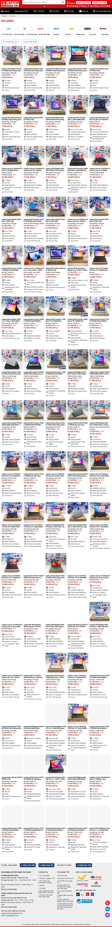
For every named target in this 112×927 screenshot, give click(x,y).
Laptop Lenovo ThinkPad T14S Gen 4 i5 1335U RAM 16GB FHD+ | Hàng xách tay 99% (99, 475)
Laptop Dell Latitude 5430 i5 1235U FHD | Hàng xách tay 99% (55, 577)
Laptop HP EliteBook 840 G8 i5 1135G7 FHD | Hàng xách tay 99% (76, 373)
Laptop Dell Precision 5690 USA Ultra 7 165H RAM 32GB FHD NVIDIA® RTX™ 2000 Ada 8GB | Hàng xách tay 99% (77, 169)
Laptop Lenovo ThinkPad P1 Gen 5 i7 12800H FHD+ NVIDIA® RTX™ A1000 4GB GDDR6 (12, 169)
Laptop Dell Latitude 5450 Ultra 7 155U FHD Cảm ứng (77, 526)
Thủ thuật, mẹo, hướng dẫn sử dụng (45, 881)
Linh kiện (70, 11)
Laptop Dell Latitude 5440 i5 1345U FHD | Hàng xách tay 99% (11, 373)
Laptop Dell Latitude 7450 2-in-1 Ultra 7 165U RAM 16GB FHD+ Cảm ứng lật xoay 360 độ (11, 320)
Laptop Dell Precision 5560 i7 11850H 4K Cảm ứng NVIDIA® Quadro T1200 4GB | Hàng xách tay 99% (77, 424)
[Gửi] (63, 2)
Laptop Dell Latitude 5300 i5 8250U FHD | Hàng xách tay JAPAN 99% (33, 70)
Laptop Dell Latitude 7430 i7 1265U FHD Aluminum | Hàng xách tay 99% (34, 577)
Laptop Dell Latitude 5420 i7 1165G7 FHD (12, 778)
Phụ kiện (55, 11)
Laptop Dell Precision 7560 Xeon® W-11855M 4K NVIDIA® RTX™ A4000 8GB (77, 320)
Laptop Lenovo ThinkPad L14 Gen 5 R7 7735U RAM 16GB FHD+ (98, 526)
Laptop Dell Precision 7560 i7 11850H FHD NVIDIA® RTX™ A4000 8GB (56, 373)
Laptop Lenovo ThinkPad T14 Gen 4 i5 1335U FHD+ (55, 475)
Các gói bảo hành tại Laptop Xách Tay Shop (45, 891)
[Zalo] (82, 894)
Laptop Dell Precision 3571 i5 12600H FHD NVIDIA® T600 (55, 829)
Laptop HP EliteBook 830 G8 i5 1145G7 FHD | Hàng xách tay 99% (55, 169)
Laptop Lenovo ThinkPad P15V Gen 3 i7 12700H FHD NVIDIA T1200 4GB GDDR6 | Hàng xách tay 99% (12, 577)
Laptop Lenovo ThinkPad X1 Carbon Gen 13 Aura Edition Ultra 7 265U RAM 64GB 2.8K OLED (12, 625)
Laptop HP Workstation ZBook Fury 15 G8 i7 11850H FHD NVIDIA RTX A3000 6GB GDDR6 (77, 269)
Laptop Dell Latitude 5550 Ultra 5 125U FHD (55, 220)
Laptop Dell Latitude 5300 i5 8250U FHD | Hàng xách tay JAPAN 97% (11, 727)
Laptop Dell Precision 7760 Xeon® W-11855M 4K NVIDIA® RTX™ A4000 (56, 320)
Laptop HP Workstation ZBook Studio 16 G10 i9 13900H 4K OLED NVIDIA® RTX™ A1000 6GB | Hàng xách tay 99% (33, 625)
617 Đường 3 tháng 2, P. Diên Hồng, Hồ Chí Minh (89, 6)
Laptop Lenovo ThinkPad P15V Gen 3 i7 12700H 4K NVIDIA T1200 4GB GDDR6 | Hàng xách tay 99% (12, 475)
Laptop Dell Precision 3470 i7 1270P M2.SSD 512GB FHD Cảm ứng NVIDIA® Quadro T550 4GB (34, 220)
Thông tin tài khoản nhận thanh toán (45, 896)
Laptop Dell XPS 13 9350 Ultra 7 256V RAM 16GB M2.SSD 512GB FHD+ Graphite (76, 119)
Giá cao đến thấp (30, 42)
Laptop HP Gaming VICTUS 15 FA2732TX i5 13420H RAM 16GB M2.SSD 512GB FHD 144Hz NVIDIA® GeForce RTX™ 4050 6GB (77, 625)
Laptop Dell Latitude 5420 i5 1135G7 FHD (99, 69)
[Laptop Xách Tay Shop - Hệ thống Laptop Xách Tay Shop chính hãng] (10, 4)
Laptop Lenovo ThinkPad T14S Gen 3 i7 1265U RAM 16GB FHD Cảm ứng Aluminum (76, 727)
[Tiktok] (78, 894)
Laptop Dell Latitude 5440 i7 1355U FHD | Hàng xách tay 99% (34, 373)
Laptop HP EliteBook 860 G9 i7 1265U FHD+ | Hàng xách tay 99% (98, 424)
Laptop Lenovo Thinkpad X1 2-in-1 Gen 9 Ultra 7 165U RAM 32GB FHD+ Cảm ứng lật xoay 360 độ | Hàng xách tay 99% (34, 269)
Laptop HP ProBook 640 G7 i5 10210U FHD (56, 269)
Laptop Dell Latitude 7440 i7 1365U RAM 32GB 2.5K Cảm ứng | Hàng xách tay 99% (99, 373)
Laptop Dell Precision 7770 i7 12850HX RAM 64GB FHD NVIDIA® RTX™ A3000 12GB (34, 829)
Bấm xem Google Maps (9, 889)
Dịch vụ (85, 11)
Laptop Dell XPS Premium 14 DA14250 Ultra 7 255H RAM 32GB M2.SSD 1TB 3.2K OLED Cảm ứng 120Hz (56, 676)
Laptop (6, 11)
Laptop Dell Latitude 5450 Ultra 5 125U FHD (99, 220)
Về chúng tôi (62, 875)
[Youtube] (87, 894)
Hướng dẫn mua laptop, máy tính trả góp (65, 900)
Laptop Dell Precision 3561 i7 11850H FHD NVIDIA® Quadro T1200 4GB (99, 727)
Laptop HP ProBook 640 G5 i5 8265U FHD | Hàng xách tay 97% (12, 119)
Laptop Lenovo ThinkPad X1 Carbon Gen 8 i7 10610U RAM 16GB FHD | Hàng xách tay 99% (34, 169)
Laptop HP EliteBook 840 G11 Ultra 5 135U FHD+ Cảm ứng (56, 526)
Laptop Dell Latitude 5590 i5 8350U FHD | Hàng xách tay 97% (77, 70)
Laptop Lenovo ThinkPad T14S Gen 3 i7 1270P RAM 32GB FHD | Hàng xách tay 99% (77, 577)
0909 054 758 (84, 865)
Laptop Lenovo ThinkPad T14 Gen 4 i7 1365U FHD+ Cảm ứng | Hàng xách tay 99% (11, 526)
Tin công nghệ (44, 875)
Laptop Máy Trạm (21, 11)
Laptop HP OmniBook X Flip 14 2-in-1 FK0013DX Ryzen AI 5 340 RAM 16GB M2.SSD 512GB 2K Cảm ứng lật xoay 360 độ (56, 727)
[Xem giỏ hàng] (44, 6)
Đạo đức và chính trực (65, 878)
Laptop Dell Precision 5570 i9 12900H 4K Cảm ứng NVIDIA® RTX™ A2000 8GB (34, 778)
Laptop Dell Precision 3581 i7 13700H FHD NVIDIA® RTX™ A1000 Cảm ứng (99, 676)
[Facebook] (92, 894)
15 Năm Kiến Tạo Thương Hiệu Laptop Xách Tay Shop (64, 886)
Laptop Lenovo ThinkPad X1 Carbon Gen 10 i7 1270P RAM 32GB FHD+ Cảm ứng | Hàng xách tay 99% (12, 676)
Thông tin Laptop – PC (47, 878)
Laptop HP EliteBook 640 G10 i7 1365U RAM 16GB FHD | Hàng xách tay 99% (76, 778)
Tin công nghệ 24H (103, 11)
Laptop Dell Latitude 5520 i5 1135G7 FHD (33, 118)
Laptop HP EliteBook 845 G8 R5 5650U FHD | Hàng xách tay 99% (55, 119)
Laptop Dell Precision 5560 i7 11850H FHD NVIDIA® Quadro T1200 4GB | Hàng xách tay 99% (12, 269)
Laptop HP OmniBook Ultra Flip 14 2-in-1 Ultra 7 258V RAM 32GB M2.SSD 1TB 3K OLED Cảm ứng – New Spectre (55, 778)
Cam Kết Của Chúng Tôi (64, 881)
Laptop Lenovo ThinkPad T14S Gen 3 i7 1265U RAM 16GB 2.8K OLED (33, 526)
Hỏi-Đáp (42, 888)
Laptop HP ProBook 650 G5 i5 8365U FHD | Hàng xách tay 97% (56, 70)
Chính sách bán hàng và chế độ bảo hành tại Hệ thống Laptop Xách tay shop (65, 906)
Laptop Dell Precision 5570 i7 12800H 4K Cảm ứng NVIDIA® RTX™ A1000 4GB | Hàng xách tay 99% (34, 475)
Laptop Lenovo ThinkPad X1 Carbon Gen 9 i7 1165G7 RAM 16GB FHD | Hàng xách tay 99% (77, 220)
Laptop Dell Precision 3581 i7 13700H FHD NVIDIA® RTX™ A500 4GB (77, 829)
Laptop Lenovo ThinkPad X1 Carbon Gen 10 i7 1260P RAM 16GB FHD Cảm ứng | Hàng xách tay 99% (99, 169)
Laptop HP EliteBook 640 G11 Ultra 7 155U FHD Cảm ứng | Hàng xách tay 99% (98, 625)
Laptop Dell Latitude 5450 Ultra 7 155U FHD (11, 220)
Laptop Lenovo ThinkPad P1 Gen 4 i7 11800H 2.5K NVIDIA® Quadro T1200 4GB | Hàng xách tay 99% (99, 778)
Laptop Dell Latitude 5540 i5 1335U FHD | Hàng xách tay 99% (55, 424)
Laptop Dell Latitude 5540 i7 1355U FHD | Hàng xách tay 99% (77, 475)
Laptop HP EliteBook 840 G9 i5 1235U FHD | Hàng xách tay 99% (55, 625)
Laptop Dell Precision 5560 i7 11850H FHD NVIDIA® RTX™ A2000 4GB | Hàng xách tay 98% (34, 320)
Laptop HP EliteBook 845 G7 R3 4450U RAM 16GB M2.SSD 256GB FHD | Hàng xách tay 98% (34, 727)
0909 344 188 (99, 3)
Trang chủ (4, 16)
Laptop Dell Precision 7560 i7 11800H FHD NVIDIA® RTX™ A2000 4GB (12, 829)
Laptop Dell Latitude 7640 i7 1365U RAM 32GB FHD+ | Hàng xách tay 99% (12, 424)
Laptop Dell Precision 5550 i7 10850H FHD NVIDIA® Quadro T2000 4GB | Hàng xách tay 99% (34, 424)
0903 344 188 (83, 3)
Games (42, 885)
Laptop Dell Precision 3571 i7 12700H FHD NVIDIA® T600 (99, 320)
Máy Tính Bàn (39, 11)
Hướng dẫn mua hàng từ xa (65, 896)
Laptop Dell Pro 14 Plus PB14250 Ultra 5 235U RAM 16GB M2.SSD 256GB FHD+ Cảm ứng (34, 676)
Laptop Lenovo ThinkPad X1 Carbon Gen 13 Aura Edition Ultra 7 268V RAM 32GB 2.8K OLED (99, 577)
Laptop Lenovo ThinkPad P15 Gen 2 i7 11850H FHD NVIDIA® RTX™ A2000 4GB (99, 269)
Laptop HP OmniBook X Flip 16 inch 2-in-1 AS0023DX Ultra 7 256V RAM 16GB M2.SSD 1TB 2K (99, 829)
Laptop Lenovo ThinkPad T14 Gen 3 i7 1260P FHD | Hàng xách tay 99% (76, 676)
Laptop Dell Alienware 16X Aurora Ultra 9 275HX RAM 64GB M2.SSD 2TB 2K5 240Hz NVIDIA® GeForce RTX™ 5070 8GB (99, 119)
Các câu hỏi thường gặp (64, 892)
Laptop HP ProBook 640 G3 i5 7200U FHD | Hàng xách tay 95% (12, 70)
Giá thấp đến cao (10, 42)
